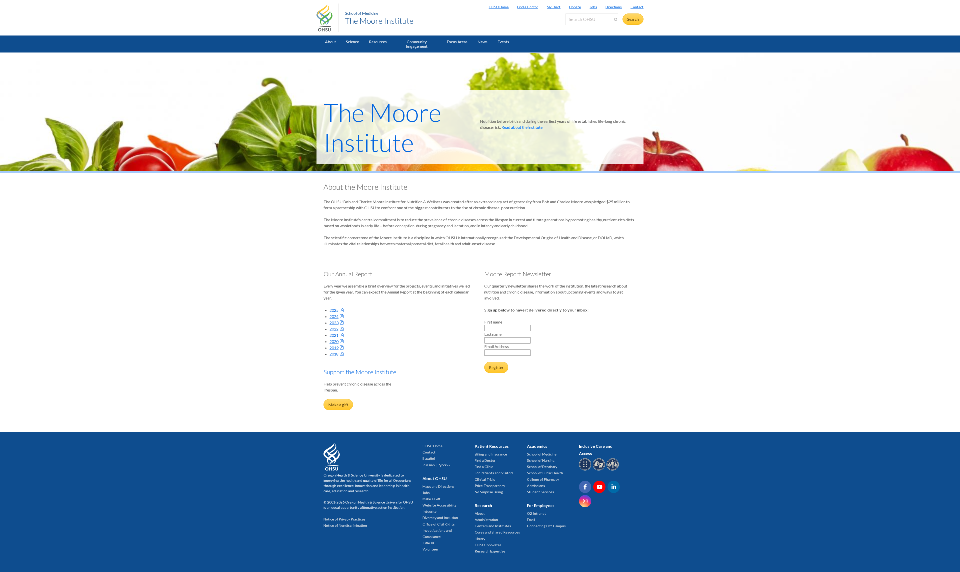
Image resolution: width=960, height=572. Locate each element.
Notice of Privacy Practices (345, 519)
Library (480, 538)
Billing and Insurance (491, 454)
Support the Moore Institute (360, 372)
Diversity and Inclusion (440, 518)
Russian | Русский (436, 465)
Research (483, 505)
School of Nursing (540, 460)
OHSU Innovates (488, 545)
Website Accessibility (439, 505)
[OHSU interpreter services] (613, 470)
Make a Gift (431, 499)
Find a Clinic (484, 466)
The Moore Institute (379, 21)
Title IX (428, 543)
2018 (334, 354)
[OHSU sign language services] (599, 470)
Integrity (429, 511)
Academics (537, 446)
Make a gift (338, 404)
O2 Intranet (536, 513)
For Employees (540, 505)
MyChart (553, 7)
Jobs (593, 7)
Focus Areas (457, 41)
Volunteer (430, 549)
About (330, 41)
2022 (334, 328)
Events (503, 41)
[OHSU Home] (327, 18)
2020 (334, 341)
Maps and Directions (438, 486)
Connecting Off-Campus (546, 526)
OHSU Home (499, 7)
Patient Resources (492, 446)
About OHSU (434, 478)
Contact (637, 7)
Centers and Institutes (493, 526)
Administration (486, 520)
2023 (334, 322)
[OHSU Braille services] (586, 470)
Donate (575, 7)
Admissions (536, 486)
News (483, 41)
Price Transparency (490, 486)
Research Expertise (490, 551)
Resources (378, 41)
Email (531, 520)
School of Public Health (545, 473)
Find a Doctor (527, 7)
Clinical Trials (485, 479)
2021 (334, 335)
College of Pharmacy (543, 479)
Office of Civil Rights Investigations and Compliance (438, 530)
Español (428, 458)
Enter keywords (581, 28)
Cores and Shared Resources (497, 532)
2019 (334, 347)
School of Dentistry (542, 466)
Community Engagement (417, 43)
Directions (614, 7)
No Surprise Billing (489, 492)
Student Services (540, 492)
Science (352, 41)
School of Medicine (361, 13)
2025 (334, 310)
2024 (334, 316)
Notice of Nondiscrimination (345, 525)
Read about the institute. (522, 127)
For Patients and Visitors (494, 473)
